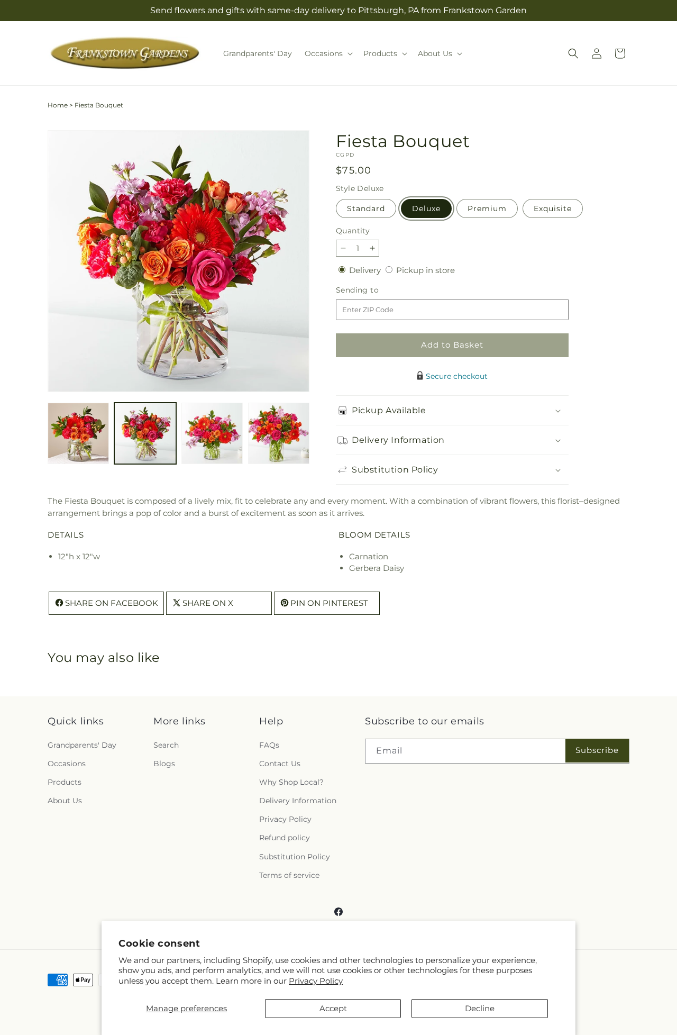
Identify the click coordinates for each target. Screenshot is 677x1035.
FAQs (269, 745)
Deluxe (426, 208)
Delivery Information (297, 800)
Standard (366, 208)
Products (64, 782)
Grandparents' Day (82, 745)
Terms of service (289, 875)
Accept (333, 1008)
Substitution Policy (294, 856)
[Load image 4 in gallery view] (278, 433)
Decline (480, 1008)
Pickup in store (425, 270)
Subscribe (597, 750)
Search (166, 745)
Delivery (366, 270)
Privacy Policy (316, 981)
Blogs (164, 763)
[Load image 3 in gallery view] (212, 433)
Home (58, 105)
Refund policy (284, 838)
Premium (487, 208)
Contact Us (279, 763)
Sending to (373, 290)
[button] (327, 53)
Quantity (353, 230)
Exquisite (553, 208)
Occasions (67, 763)
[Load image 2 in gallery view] (145, 433)
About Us (65, 800)
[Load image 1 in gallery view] (78, 433)
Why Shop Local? (291, 782)
